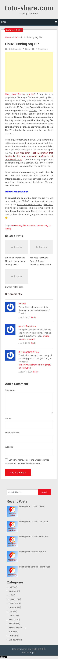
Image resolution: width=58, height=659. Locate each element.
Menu (4, 22)
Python (12, 635)
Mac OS (13, 619)
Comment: (10, 390)
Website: (9, 447)
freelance (13, 603)
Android (13, 591)
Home (8, 37)
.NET (11, 587)
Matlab (12, 623)
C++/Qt (12, 599)
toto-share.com (29, 7)
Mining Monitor (16, 627)
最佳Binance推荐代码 (28, 352)
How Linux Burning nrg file (19, 94)
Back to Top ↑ (29, 652)
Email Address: (12, 432)
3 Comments (42, 49)
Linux (16, 37)
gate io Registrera (27, 326)
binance (22, 303)
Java (11, 611)
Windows (13, 639)
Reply (33, 317)
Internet (13, 607)
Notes (12, 631)
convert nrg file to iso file (23, 225)
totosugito (16, 49)
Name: (8, 418)
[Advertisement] (29, 72)
